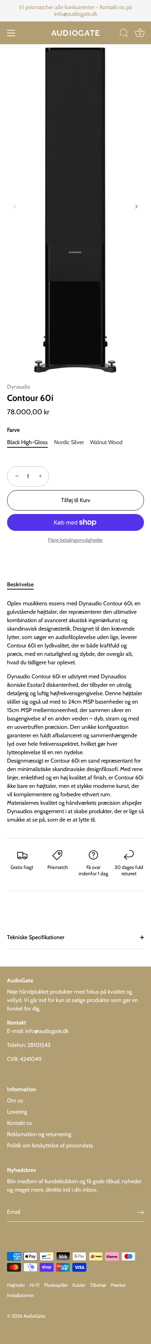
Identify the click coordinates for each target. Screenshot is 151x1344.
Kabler (78, 1285)
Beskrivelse (20, 584)
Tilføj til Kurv (75, 500)
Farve (13, 430)
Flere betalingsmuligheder (75, 540)
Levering (17, 1111)
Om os (15, 1100)
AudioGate (34, 1316)
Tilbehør (98, 1285)
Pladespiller (56, 1285)
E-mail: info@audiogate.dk (37, 1031)
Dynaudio (18, 386)
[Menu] (11, 33)
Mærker (118, 1285)
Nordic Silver (69, 442)
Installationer (20, 1295)
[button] (14, 206)
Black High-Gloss (27, 442)
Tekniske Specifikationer (35, 937)
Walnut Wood (106, 442)
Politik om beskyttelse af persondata (50, 1145)
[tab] (24, 584)
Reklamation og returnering (39, 1134)
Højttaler (16, 1285)
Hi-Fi (34, 1285)
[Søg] (124, 34)
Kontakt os (19, 1123)
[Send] (140, 1212)
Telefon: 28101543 (29, 1045)
